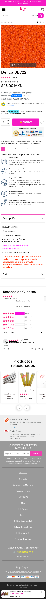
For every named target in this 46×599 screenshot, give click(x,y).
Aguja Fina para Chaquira (9, 395)
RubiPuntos (23, 509)
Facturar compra (23, 491)
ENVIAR (35, 453)
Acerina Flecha (16, 593)
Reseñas (23, 515)
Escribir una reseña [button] (23, 301)
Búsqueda (23, 473)
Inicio (3, 23)
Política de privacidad (23, 521)
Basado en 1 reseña (10, 298)
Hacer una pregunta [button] (23, 306)
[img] (14, 340)
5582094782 (25, 552)
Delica (9, 23)
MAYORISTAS (23, 497)
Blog (23, 503)
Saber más (10, 105)
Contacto (23, 479)
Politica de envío (23, 533)
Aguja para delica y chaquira (27, 391)
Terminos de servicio (23, 539)
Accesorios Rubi (18, 585)
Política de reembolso (23, 527)
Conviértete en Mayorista (23, 485)
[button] (6, 77)
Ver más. (13, 427)
